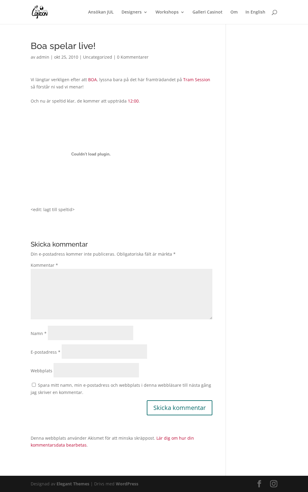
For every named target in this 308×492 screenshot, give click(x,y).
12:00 (133, 101)
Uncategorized (97, 57)
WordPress (127, 484)
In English (255, 12)
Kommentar (44, 265)
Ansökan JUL (101, 12)
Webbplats (41, 371)
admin (42, 57)
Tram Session (196, 79)
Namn (39, 333)
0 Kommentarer (133, 57)
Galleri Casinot (207, 12)
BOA (92, 79)
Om (234, 12)
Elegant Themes (73, 484)
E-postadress (45, 352)
